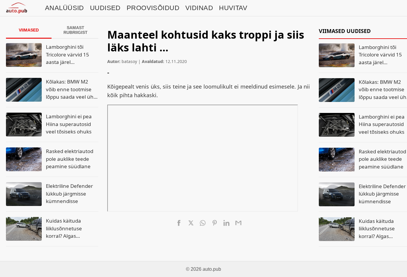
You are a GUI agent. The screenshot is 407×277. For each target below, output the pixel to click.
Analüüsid (64, 8)
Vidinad (199, 8)
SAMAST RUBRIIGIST (75, 30)
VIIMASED (29, 30)
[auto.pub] (16, 8)
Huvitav (233, 8)
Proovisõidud (153, 8)
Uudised (105, 8)
